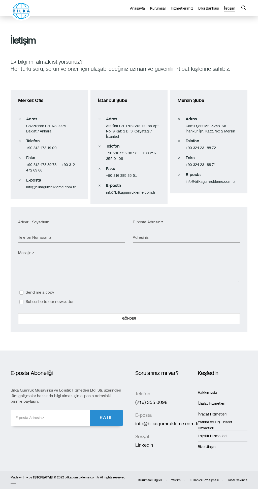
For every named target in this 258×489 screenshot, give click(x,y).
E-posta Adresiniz (148, 222)
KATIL (106, 417)
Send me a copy (40, 292)
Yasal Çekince (237, 480)
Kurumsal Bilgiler (150, 480)
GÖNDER (129, 318)
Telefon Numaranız (34, 237)
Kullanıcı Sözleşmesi (204, 480)
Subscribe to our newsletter (50, 301)
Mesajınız (26, 252)
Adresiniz (140, 237)
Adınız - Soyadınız (33, 222)
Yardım (176, 480)
